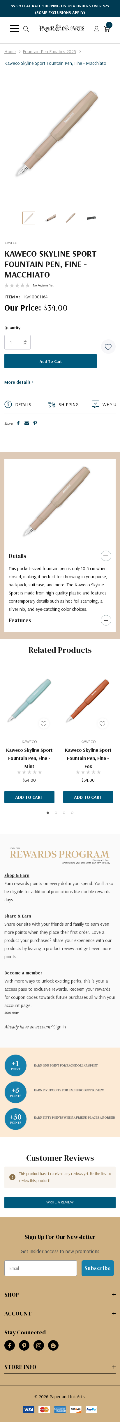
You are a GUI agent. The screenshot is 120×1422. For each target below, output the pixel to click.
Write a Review (60, 1202)
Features (20, 620)
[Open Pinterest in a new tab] (24, 1346)
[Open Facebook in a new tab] (10, 1346)
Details (17, 556)
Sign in (59, 1027)
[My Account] (97, 28)
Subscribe (97, 1268)
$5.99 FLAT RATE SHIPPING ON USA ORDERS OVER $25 (60, 9)
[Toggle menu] (14, 28)
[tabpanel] (58, 501)
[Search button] (26, 28)
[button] (108, 346)
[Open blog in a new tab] (53, 1346)
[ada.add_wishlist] (44, 723)
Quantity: (13, 327)
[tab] (52, 538)
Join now (11, 1012)
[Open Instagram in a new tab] (39, 1346)
